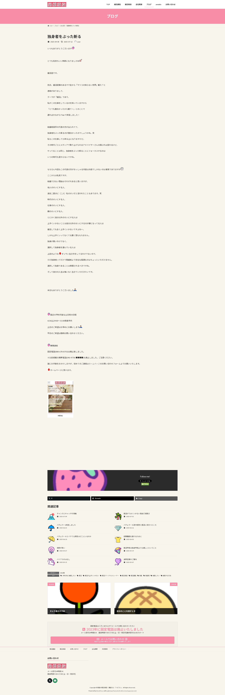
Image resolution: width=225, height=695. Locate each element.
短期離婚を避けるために (133, 536)
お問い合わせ (74, 649)
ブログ (85, 649)
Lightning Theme (112, 691)
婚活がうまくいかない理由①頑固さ (137, 514)
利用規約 (105, 649)
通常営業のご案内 (130, 559)
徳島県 (147, 575)
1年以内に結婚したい (69, 575)
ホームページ (94, 364)
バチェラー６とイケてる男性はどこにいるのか (74, 536)
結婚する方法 (167, 575)
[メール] (55, 680)
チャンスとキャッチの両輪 (67, 514)
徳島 (140, 575)
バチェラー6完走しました (66, 525)
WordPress (99, 691)
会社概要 (95, 649)
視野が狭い (61, 548)
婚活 (80, 575)
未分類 (62, 573)
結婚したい (156, 575)
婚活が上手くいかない (92, 575)
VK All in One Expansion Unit (128, 691)
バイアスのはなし (63, 559)
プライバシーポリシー (119, 649)
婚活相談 (125, 575)
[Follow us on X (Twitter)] (49, 680)
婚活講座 (133, 575)
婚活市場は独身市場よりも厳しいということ (140, 548)
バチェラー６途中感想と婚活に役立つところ (140, 525)
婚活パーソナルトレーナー (110, 575)
